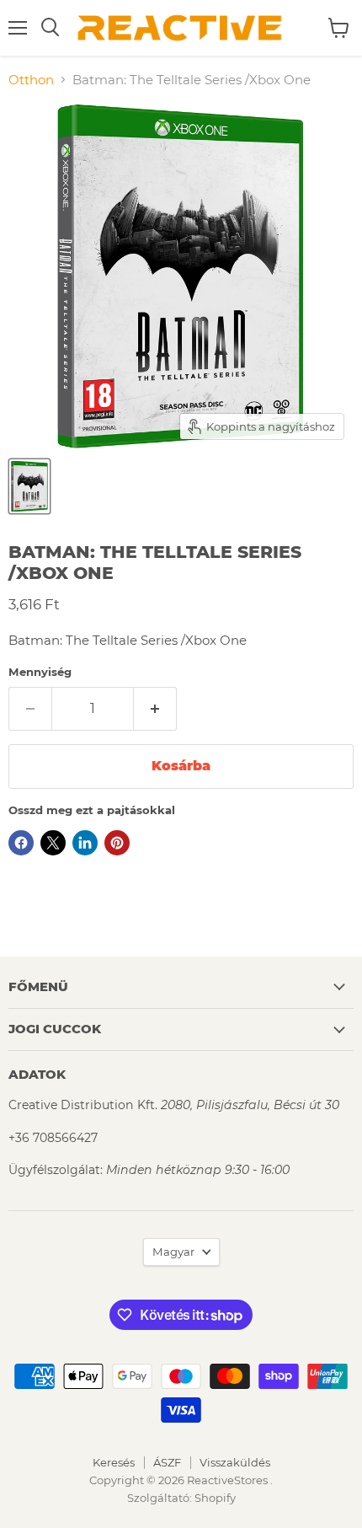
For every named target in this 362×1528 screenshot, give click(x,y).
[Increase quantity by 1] (155, 709)
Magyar (173, 1251)
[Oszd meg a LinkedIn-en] (85, 842)
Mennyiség (40, 672)
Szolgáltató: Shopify (181, 1497)
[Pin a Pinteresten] (117, 842)
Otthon (31, 79)
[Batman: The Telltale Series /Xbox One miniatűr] (29, 486)
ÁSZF (167, 1462)
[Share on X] (53, 842)
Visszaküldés (235, 1462)
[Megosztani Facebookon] (21, 842)
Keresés (114, 1462)
